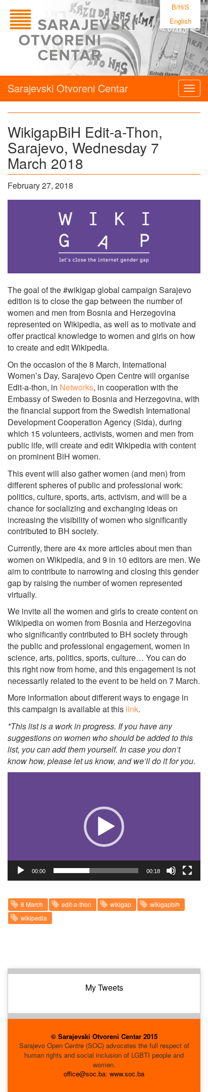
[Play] (21, 871)
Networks (76, 387)
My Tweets (104, 987)
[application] (104, 826)
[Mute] (171, 871)
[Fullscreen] (187, 871)
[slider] (96, 870)
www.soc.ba (127, 1073)
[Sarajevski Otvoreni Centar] (93, 38)
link (132, 709)
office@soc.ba (85, 1073)
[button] (104, 827)
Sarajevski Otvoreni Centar (68, 88)
